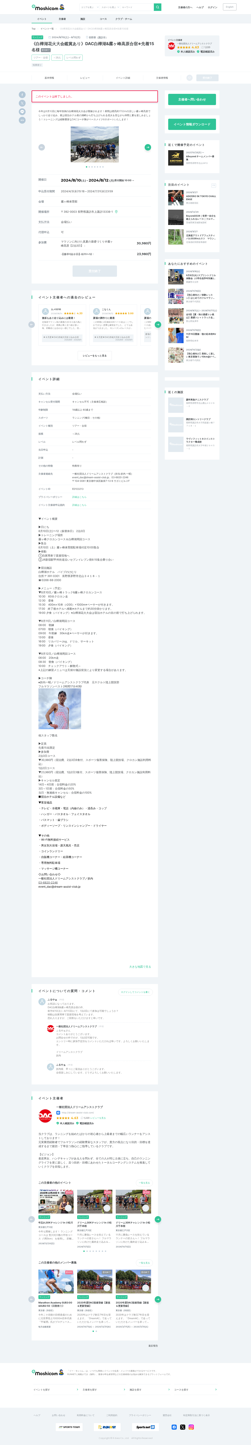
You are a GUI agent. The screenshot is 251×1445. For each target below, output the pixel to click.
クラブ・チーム (123, 18)
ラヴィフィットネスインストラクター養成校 (200, 440)
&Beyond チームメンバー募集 (200, 158)
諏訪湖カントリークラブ (198, 419)
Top (34, 28)
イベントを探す (41, 1389)
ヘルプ (200, 7)
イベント (42, 18)
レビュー (85, 77)
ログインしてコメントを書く (135, 992)
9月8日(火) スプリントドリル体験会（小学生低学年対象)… (201, 277)
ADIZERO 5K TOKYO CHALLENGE (201, 198)
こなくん (106, 309)
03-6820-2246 (48, 882)
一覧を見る (144, 1182)
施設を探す (136, 1389)
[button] (86, 167)
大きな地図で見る (140, 966)
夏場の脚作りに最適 (104, 317)
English (230, 6)
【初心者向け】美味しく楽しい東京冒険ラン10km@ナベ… (201, 355)
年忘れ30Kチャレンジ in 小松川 (55, 1222)
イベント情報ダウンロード (192, 124)
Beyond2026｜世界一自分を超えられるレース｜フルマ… (201, 217)
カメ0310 (56, 309)
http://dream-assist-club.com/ (78, 1112)
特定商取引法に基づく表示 (196, 1415)
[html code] (22, 120)
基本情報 (49, 77)
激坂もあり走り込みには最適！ (58, 317)
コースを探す (181, 1389)
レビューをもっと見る (95, 355)
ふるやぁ (52, 999)
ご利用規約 (111, 1415)
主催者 (62, 18)
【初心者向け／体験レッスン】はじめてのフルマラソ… (200, 296)
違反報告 (153, 1345)
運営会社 (167, 1415)
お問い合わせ (58, 1415)
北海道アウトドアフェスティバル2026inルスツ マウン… (201, 237)
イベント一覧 (47, 28)
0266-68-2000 (51, 580)
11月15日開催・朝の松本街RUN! (201, 335)
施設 (82, 18)
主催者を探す (90, 1389)
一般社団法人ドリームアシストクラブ (194, 43)
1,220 (207, 47)
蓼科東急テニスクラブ (197, 399)
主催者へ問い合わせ (192, 99)
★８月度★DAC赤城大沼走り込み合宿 (61, 337)
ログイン (212, 7)
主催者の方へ (185, 7)
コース (103, 18)
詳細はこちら (79, 496)
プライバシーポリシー (140, 1415)
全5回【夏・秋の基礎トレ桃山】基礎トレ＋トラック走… (200, 316)
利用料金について (86, 1415)
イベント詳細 (123, 77)
